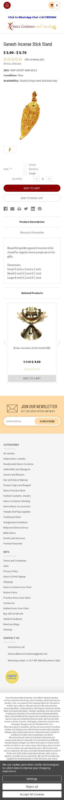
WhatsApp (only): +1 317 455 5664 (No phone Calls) (34, 660)
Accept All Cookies (32, 794)
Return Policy (10, 592)
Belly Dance (9, 532)
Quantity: (17, 178)
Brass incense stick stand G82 (32, 348)
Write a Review (12, 63)
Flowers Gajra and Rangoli (17, 485)
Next (59, 342)
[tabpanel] (32, 343)
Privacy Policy (10, 571)
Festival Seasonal (12, 543)
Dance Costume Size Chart (17, 587)
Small (32, 164)
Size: (8, 168)
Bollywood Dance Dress (15, 527)
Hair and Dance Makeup (15, 479)
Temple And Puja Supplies (17, 511)
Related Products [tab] (32, 293)
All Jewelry (9, 453)
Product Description (32, 221)
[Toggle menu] (7, 5)
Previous (4, 342)
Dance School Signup (14, 576)
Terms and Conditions (14, 560)
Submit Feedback (12, 618)
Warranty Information (32, 232)
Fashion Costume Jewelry (17, 495)
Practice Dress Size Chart (16, 597)
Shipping (8, 581)
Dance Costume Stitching (16, 501)
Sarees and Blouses (14, 474)
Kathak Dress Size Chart (16, 608)
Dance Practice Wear (14, 490)
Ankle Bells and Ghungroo (16, 469)
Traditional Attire (12, 517)
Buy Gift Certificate (13, 613)
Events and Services (14, 538)
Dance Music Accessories (16, 506)
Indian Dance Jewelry (14, 458)
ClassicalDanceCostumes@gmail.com (27, 653)
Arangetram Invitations (15, 522)
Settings (32, 779)
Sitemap (7, 629)
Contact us (9, 603)
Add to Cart (32, 378)
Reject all (32, 787)
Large (32, 173)
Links (6, 565)
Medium (33, 169)
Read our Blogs (11, 624)
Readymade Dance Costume (18, 464)
